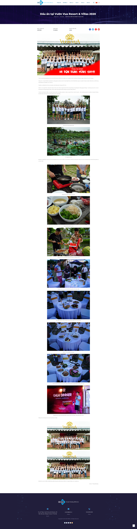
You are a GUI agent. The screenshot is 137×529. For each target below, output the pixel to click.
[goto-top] (134, 525)
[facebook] (66, 522)
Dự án (77, 2)
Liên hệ (88, 2)
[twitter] (65, 522)
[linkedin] (68, 522)
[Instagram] (70, 522)
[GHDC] (72, 522)
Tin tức (82, 2)
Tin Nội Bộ (62, 16)
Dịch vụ (71, 2)
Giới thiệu (65, 2)
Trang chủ (59, 2)
